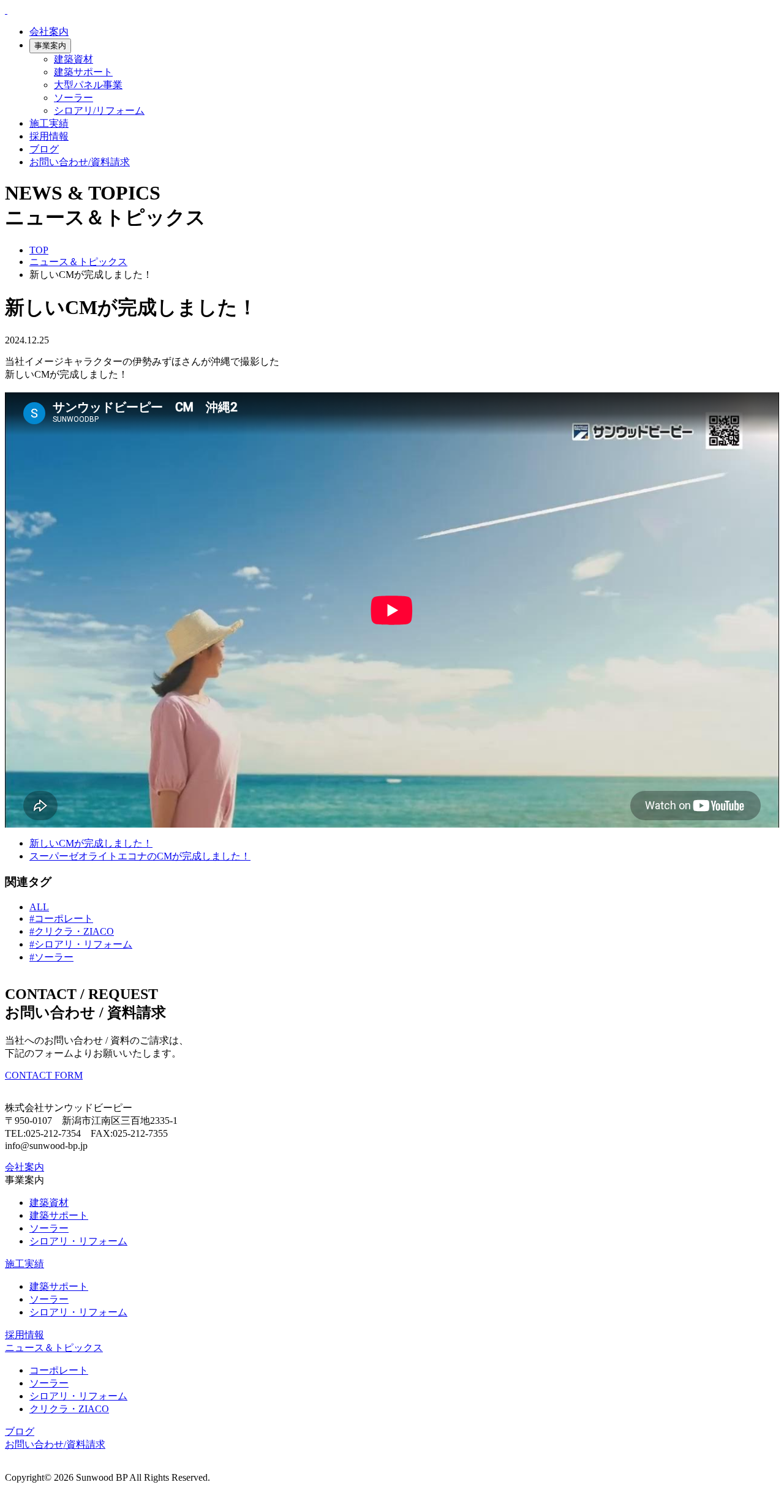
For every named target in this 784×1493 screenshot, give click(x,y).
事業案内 (50, 45)
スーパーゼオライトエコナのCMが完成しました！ (140, 856)
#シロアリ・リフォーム (80, 944)
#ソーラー (51, 957)
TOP (38, 250)
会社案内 (49, 31)
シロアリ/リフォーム (99, 110)
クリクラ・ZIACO (69, 1409)
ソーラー (73, 97)
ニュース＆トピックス (78, 261)
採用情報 (49, 136)
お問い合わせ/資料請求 (79, 162)
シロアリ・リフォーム (78, 1241)
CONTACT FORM (44, 1075)
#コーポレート (61, 918)
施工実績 (49, 123)
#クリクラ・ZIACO (71, 931)
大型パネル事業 (88, 85)
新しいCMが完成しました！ (91, 843)
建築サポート (83, 72)
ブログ (44, 149)
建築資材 (73, 59)
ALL (39, 907)
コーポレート (58, 1370)
